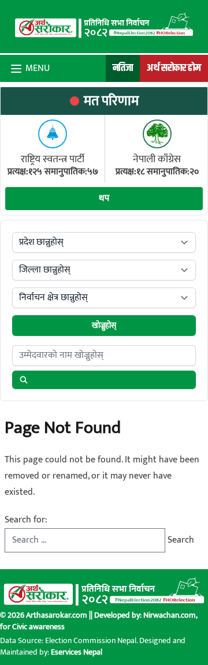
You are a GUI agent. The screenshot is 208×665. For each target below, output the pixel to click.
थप (104, 198)
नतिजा (123, 68)
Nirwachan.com (169, 615)
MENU (37, 69)
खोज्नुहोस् (104, 325)
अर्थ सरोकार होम (174, 68)
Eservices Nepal (76, 652)
